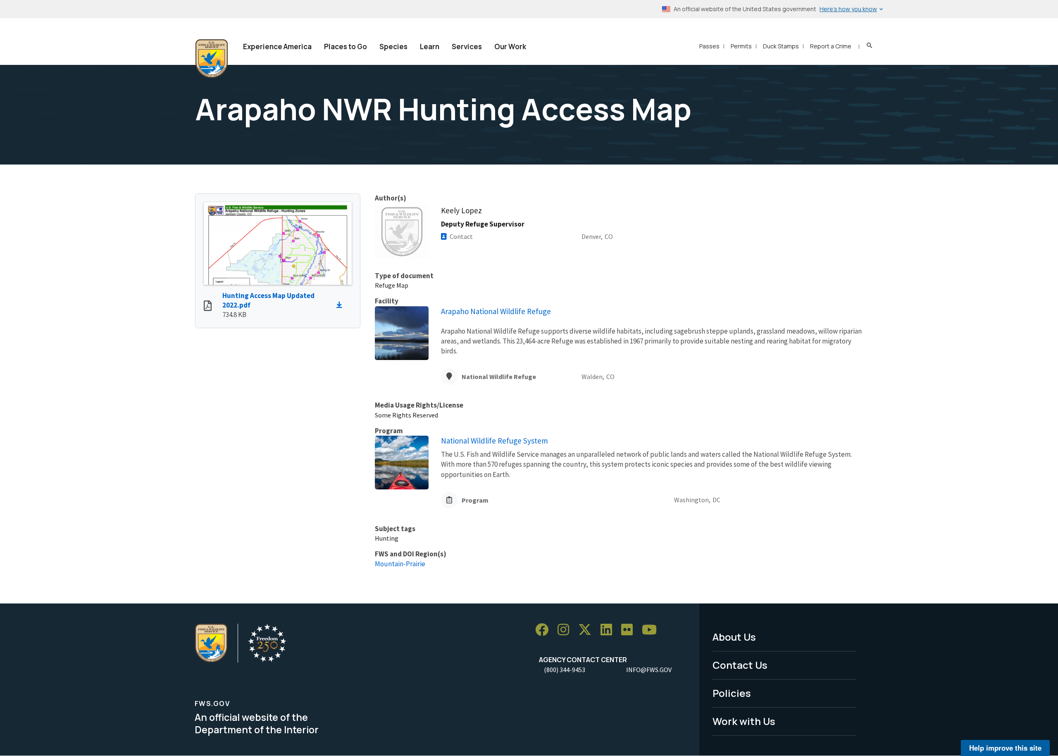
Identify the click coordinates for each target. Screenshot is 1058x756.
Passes (709, 46)
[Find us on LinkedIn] (609, 629)
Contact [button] (461, 236)
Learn (429, 46)
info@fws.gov (649, 669)
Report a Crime (830, 46)
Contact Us (739, 665)
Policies (731, 693)
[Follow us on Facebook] (544, 629)
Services (467, 46)
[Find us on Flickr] (630, 629)
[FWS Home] (211, 59)
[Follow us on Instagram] (566, 629)
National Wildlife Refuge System (494, 441)
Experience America (277, 46)
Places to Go (345, 46)
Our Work (510, 46)
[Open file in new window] (208, 306)
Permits (741, 46)
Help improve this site (1005, 748)
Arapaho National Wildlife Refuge (496, 311)
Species (393, 46)
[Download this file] (341, 305)
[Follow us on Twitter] (587, 629)
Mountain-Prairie (400, 563)
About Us (734, 637)
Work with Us (743, 721)
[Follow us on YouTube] (652, 629)
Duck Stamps (781, 46)
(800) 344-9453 (564, 669)
